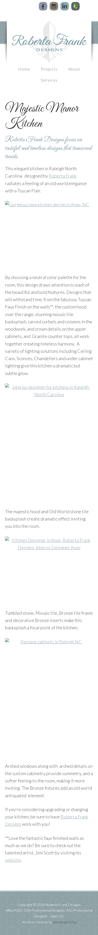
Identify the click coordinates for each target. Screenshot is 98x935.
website (13, 860)
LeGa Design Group (64, 922)
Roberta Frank (62, 176)
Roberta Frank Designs (49, 42)
